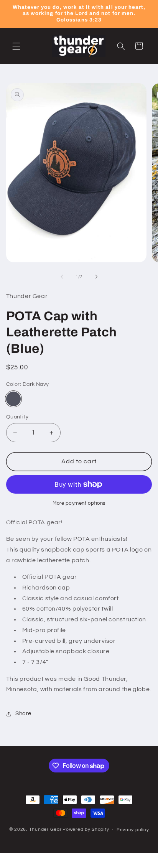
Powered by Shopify (86, 829)
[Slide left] (61, 276)
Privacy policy (133, 830)
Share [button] (23, 713)
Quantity (17, 417)
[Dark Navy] (13, 399)
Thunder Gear (45, 829)
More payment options (79, 503)
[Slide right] (96, 276)
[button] (16, 46)
